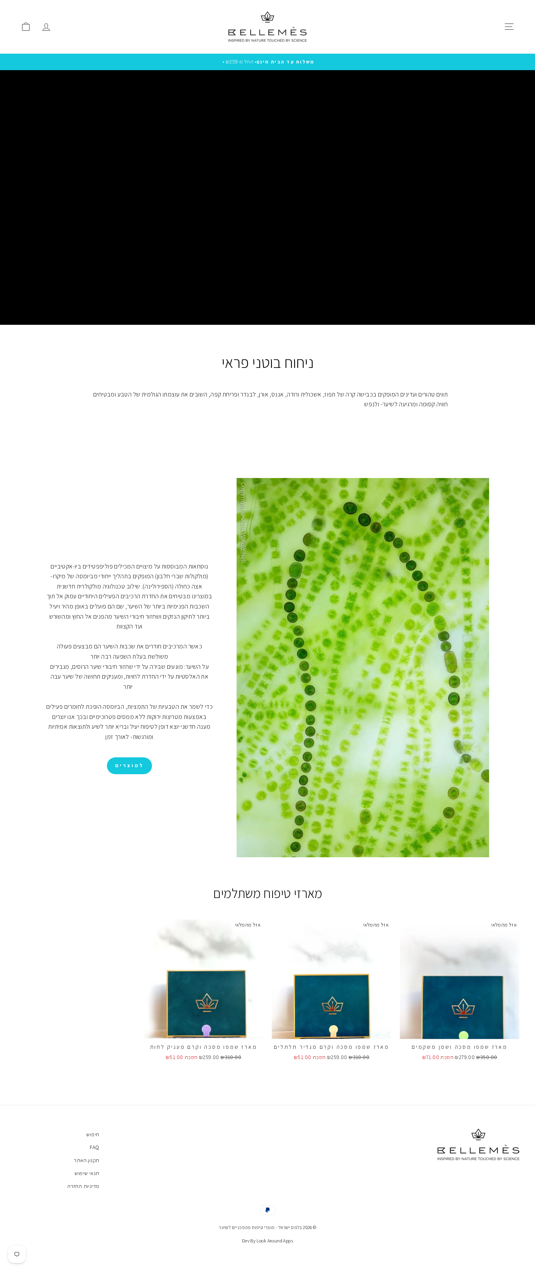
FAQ (94, 1147)
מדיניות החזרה (83, 1186)
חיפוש (92, 1134)
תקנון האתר (86, 1160)
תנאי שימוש (86, 1173)
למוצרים (129, 765)
